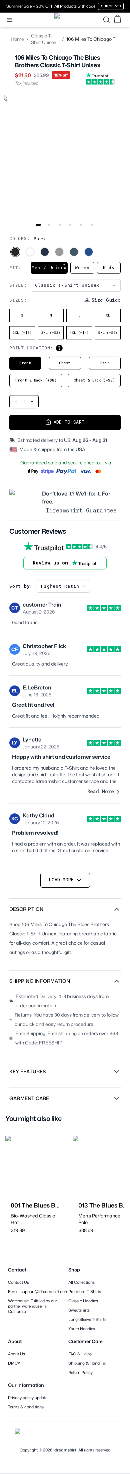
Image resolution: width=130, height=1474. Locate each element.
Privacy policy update (27, 1397)
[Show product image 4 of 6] (70, 224)
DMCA (14, 1363)
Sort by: (21, 586)
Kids (109, 267)
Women (82, 267)
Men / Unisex (49, 267)
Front (25, 363)
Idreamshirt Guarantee (81, 510)
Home (17, 39)
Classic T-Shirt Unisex (44, 38)
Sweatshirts (79, 1310)
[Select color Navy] (44, 252)
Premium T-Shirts (84, 1291)
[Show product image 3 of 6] (59, 224)
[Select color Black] (15, 252)
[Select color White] (30, 252)
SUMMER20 (111, 6)
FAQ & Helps (80, 1354)
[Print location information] (59, 348)
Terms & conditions (26, 1407)
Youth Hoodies (81, 1328)
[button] (65, 531)
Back (104, 363)
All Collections (81, 1282)
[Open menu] (9, 20)
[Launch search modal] (106, 20)
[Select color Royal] (88, 252)
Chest (65, 363)
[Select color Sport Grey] (59, 252)
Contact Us (18, 1282)
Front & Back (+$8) (36, 380)
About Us (16, 1354)
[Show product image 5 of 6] (81, 224)
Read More (100, 792)
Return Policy (80, 1372)
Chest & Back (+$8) (94, 380)
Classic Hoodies (83, 1301)
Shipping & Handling (87, 1363)
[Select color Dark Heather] (74, 252)
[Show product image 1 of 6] (38, 224)
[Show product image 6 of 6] (91, 224)
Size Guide (106, 300)
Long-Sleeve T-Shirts (87, 1319)
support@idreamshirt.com (45, 1291)
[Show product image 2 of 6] (49, 224)
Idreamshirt (64, 1450)
